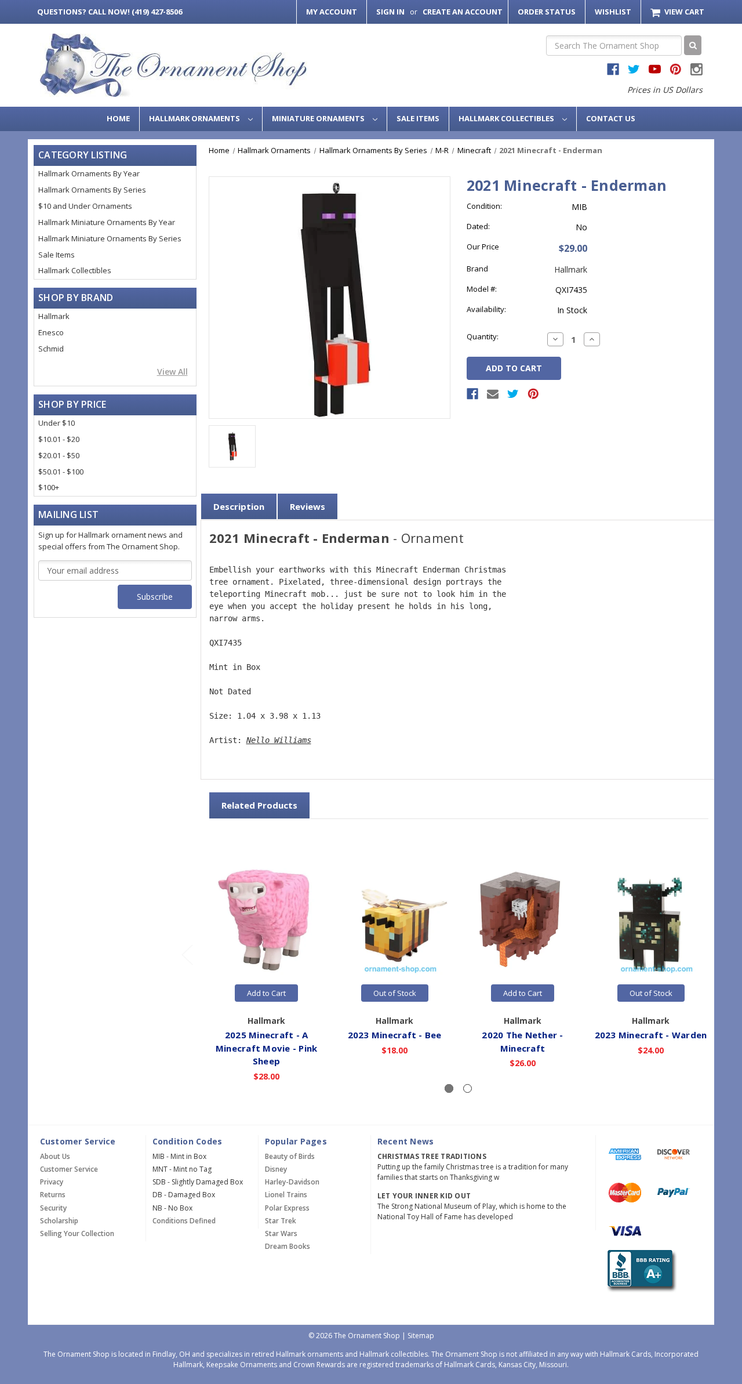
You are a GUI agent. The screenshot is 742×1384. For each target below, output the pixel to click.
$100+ (48, 487)
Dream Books (287, 1246)
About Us (55, 1156)
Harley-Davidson (292, 1182)
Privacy (51, 1182)
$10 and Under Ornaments (85, 206)
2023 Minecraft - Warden (651, 1035)
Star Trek (280, 1221)
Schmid (51, 348)
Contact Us (610, 118)
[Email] (493, 394)
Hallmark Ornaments (195, 118)
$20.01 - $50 (58, 455)
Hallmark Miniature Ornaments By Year (106, 222)
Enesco (51, 332)
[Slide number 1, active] (449, 1088)
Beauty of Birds (290, 1156)
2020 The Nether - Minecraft (522, 1041)
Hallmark (54, 316)
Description (238, 506)
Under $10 (56, 423)
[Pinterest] (533, 394)
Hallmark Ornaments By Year (89, 173)
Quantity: (483, 336)
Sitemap (421, 1335)
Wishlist (613, 11)
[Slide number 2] (467, 1088)
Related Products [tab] (259, 805)
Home (118, 118)
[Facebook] (472, 394)
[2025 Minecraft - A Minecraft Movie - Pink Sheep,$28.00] (266, 919)
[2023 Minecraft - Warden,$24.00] (651, 919)
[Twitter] (513, 394)
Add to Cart (266, 993)
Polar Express (287, 1208)
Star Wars (281, 1233)
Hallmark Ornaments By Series (92, 189)
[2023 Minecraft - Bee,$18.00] (395, 919)
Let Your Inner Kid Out (424, 1196)
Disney (276, 1169)
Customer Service (69, 1169)
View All (172, 371)
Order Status (547, 11)
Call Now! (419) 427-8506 (109, 11)
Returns (53, 1195)
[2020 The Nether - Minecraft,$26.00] (523, 919)
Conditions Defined (184, 1221)
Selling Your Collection (77, 1233)
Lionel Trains (286, 1195)
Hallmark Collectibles (507, 118)
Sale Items (418, 118)
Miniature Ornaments (319, 118)
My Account (331, 11)
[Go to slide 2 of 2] (186, 954)
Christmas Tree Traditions (431, 1156)
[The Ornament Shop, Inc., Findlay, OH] (639, 1270)
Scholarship (59, 1221)
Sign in (390, 11)
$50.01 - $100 (60, 471)
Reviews (307, 506)
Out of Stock (394, 993)
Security (53, 1208)
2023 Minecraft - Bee (395, 1035)
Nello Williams (278, 740)
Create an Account (463, 11)
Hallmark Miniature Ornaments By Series (109, 238)
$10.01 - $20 (58, 439)
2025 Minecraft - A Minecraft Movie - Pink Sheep (267, 1048)
